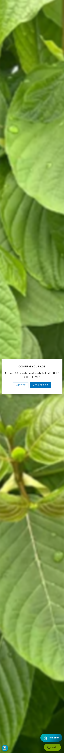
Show (5, 748)
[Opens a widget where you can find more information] (52, 747)
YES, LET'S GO (40, 385)
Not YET (20, 385)
